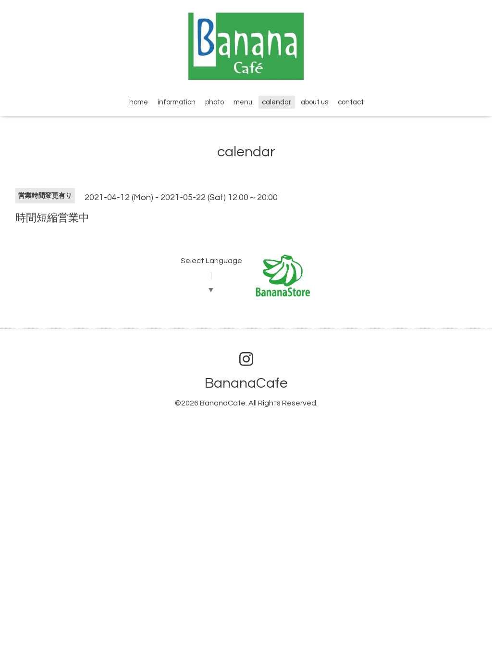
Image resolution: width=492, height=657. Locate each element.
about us (314, 102)
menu (243, 102)
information (177, 102)
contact (351, 102)
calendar (276, 102)
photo (214, 102)
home (138, 102)
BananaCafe (246, 383)
